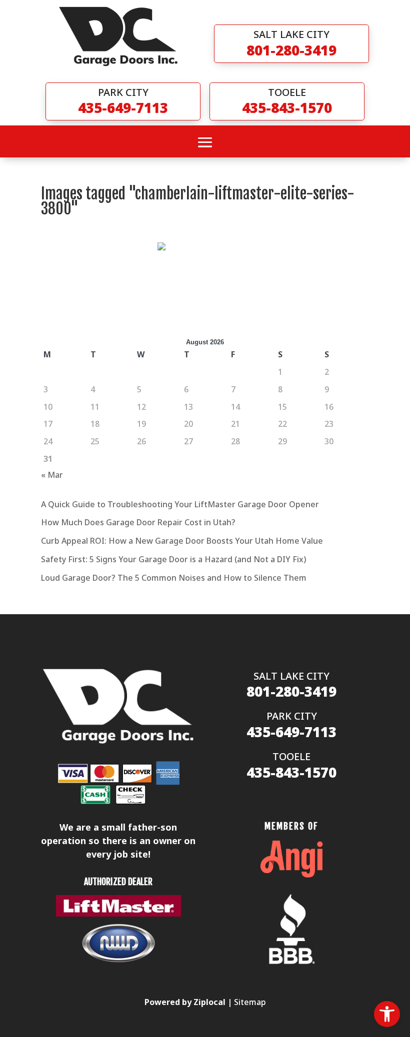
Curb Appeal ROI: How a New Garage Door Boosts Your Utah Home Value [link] (182, 540)
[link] (387, 1014)
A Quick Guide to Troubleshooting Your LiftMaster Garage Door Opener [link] (180, 504)
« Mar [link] (52, 474)
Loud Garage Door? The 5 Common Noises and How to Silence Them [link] (173, 577)
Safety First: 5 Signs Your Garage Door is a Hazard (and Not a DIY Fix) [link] (173, 559)
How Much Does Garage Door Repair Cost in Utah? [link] (138, 522)
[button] (205, 142)
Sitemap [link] (250, 1002)
